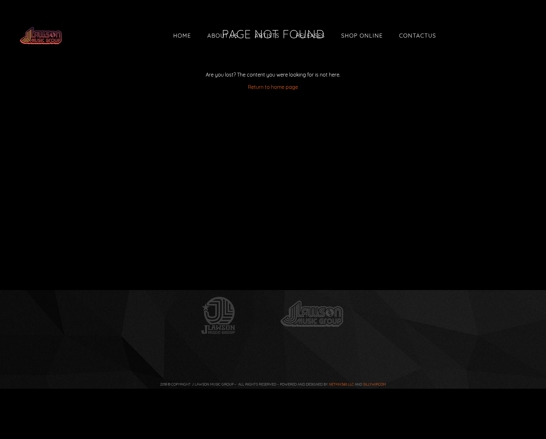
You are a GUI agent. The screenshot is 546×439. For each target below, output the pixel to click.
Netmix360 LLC (341, 384)
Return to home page (273, 87)
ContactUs (417, 35)
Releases (310, 35)
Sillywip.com (374, 384)
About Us (222, 35)
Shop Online (362, 35)
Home (182, 35)
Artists (267, 35)
